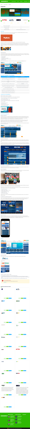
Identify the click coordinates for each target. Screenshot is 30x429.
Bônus (7, 310)
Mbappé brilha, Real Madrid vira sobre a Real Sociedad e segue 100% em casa (12, 416)
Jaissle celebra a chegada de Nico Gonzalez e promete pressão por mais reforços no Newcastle (12, 420)
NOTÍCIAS (21, 1)
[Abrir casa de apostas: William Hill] (4, 20)
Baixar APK (17, 13)
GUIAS (18, 1)
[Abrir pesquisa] (29, 1)
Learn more (5, 282)
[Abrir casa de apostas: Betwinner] (18, 20)
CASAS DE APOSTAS (14, 1)
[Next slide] (28, 20)
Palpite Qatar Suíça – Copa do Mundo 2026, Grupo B (20, 419)
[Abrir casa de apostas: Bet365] (25, 20)
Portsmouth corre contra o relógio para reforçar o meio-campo (12, 424)
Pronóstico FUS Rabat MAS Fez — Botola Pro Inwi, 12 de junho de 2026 (19, 422)
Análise (5, 310)
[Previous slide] (1, 20)
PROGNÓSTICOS (25, 1)
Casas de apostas (5, 4)
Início (1, 4)
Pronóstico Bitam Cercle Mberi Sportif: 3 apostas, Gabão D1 (20, 416)
